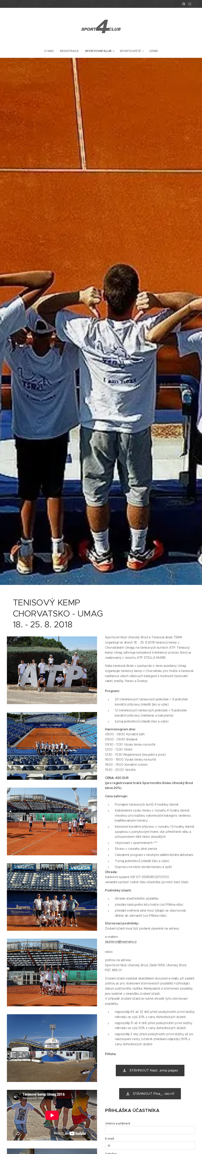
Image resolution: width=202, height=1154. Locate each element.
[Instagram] (189, 4)
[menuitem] (50, 51)
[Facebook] (183, 4)
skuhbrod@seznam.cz (121, 942)
